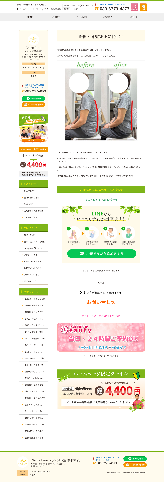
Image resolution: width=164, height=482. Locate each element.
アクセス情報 (82, 17)
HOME (30, 17)
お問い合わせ (101, 301)
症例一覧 (133, 17)
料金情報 (56, 17)
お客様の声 (107, 17)
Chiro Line (125, 472)
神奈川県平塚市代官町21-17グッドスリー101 (111, 5)
